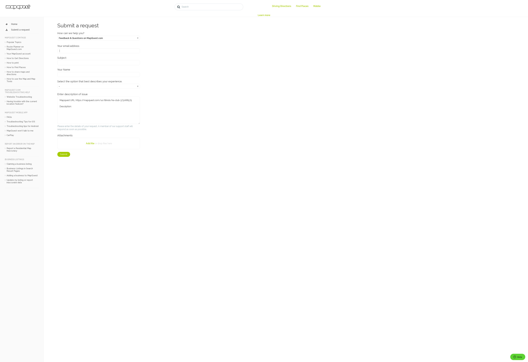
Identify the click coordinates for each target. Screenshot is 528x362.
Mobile (317, 6)
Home (14, 24)
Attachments (65, 135)
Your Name (63, 69)
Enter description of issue (72, 94)
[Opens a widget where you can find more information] (517, 357)
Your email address (68, 46)
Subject (61, 57)
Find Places (302, 6)
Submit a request (20, 29)
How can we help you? (70, 33)
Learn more (264, 15)
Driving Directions (281, 6)
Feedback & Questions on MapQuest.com (81, 38)
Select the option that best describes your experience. (89, 81)
